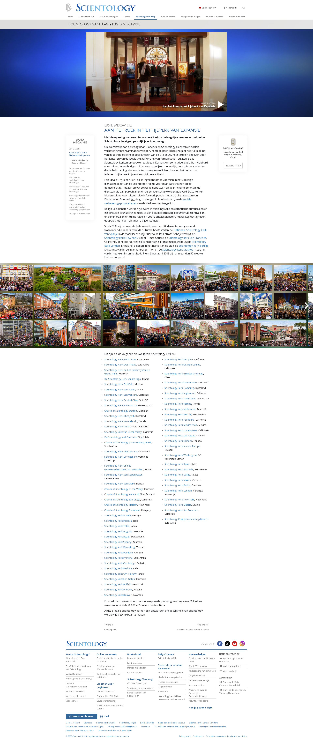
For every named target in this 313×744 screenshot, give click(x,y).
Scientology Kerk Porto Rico (120, 359)
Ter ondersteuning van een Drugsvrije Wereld (174, 726)
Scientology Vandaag (140, 679)
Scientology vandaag (145, 16)
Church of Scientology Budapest (122, 510)
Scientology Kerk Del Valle (118, 384)
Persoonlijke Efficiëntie (108, 696)
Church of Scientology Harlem (120, 504)
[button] (12, 305)
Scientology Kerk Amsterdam (120, 451)
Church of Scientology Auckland (121, 494)
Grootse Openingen (137, 683)
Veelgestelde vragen (190, 16)
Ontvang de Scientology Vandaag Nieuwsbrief (232, 691)
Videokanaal (72, 700)
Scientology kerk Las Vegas (179, 435)
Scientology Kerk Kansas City (120, 405)
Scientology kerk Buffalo (117, 584)
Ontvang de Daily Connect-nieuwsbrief (229, 684)
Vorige (109, 624)
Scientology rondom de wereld (170, 666)
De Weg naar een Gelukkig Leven (122, 726)
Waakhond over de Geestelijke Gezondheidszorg (198, 693)
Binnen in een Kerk (75, 691)
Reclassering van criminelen (202, 670)
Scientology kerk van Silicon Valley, (123, 431)
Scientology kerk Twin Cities (180, 398)
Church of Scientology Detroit (120, 410)
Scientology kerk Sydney (117, 541)
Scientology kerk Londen (178, 490)
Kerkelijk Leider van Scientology (136, 694)
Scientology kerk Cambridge (119, 563)
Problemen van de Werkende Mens (106, 668)
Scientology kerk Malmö (177, 480)
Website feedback (231, 666)
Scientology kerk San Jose (178, 359)
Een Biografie (110, 629)
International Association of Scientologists (84, 726)
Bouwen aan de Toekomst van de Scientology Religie (79, 171)
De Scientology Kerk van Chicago (122, 378)
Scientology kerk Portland (118, 552)
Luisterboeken (134, 663)
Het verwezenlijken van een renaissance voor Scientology (79, 189)
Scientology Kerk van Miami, (119, 483)
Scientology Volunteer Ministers (203, 723)
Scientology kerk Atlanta (117, 515)
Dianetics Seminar (105, 691)
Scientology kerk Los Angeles (180, 430)
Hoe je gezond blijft (200, 707)
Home (70, 16)
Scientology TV (209, 7)
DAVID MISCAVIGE (80, 141)
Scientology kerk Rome (177, 464)
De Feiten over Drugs (199, 680)
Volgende (202, 624)
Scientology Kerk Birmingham (120, 456)
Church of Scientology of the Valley (123, 489)
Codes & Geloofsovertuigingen (77, 685)
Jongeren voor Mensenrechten (80, 730)
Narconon (145, 726)
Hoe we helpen (168, 16)
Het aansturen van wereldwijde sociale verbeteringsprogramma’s (79, 207)
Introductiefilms (135, 672)
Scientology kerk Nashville (178, 469)
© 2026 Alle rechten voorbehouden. (97, 736)
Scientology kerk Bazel (116, 536)
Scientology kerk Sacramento (180, 382)
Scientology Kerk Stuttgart (119, 415)
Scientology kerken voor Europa (182, 446)
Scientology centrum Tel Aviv (120, 573)
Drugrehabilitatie (197, 675)
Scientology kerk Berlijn (193, 245)
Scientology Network (105, 723)
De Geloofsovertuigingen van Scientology (78, 668)
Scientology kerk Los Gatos (119, 578)
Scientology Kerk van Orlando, (121, 421)
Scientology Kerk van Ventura (120, 394)
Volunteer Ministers (198, 700)
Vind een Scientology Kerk (170, 672)
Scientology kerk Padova (118, 520)
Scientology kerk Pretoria (118, 557)
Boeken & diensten (215, 16)
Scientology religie (127, 723)
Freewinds (163, 691)
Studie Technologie (198, 666)
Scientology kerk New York (120, 238)
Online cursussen (237, 16)
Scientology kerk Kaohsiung (119, 547)
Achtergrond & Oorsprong (78, 678)
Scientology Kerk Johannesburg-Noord (185, 519)
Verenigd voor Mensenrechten (212, 726)
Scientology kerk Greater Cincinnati (183, 373)
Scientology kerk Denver (118, 594)
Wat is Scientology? (108, 16)
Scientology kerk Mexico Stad (180, 424)
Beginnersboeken (136, 658)
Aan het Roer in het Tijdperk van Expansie (79, 154)
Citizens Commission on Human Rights (115, 730)
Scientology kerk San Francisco (187, 238)
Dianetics (88, 723)
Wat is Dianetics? (74, 673)
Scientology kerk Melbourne (179, 409)
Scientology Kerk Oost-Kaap (120, 364)
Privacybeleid (185, 736)
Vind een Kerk (229, 671)
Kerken (127, 16)
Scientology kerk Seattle (177, 414)
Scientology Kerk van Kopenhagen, (123, 474)
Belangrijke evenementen (79, 213)
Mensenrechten (196, 685)
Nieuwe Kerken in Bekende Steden (193, 629)
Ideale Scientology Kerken (170, 677)
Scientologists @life (167, 658)
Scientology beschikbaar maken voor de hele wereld (79, 198)
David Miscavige (147, 723)
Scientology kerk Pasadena (179, 419)
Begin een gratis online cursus (171, 723)
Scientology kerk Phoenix (118, 589)
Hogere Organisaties (168, 681)
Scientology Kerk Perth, (117, 426)
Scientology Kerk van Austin (119, 389)
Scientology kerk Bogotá (118, 531)
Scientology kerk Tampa (177, 403)
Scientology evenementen (140, 687)
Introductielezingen (136, 667)
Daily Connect (166, 654)
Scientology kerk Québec (178, 440)
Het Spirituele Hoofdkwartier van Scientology (76, 180)
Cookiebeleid (198, 736)
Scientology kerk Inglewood (179, 393)
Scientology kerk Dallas (177, 474)
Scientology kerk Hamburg (179, 387)
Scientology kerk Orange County (182, 364)
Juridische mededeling (237, 736)
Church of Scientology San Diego (122, 499)
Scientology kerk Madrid (177, 504)
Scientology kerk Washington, (180, 455)
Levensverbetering (106, 700)
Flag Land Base (165, 686)
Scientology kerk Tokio (116, 526)
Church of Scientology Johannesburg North (127, 442)
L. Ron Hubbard (86, 16)
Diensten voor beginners (105, 685)
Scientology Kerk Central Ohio (121, 400)
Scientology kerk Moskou (178, 249)
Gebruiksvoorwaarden (216, 736)
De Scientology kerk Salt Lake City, (123, 437)
